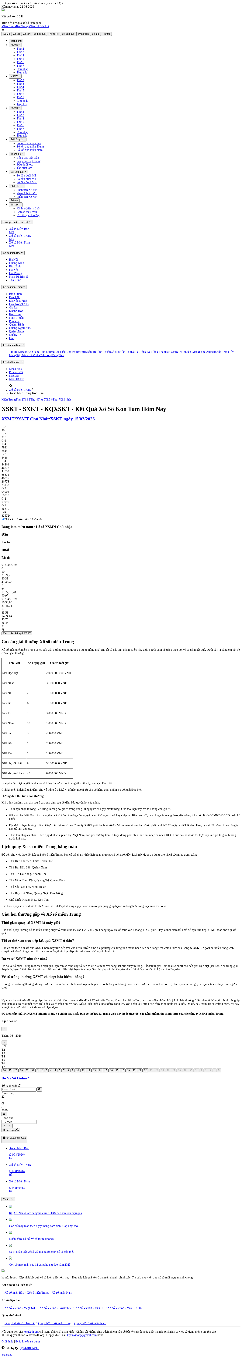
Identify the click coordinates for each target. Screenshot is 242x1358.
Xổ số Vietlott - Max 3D (90, 1308)
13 (94, 1070)
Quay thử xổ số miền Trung (54, 1323)
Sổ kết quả (39, 33)
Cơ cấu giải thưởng (28, 215)
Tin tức (106, 33)
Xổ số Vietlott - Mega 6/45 (20, 1308)
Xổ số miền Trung (38, 1292)
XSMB (6, 33)
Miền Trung (21, 26)
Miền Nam (8, 26)
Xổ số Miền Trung (20, 389)
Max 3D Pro (16, 379)
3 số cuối (37, 519)
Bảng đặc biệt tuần (28, 157)
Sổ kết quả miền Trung (30, 146)
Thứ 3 (20, 52)
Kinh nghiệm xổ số (28, 208)
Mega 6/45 (15, 368)
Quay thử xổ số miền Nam (90, 1323)
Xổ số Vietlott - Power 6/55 (56, 1308)
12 (88, 1070)
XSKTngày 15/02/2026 (72, 418)
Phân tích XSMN (27, 196)
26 (4, 1070)
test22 (8, 1354)
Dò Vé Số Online (14, 1078)
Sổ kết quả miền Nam (30, 149)
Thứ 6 (20, 62)
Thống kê (53, 33)
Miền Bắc (34, 26)
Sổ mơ (95, 33)
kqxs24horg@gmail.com (82, 1335)
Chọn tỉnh (7, 1118)
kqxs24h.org (31, 1331)
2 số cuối (22, 519)
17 (117, 1070)
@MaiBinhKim (29, 1348)
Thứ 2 (20, 48)
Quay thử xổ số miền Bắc (20, 1323)
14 (100, 1070)
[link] (10, 385)
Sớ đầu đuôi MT (26, 178)
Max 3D (14, 375)
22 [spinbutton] (3, 1096)
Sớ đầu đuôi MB (26, 175)
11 (83, 1070)
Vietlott (44, 26)
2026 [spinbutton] (5, 1110)
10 (77, 1070)
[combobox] (19, 1122)
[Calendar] (4, 1114)
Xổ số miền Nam (62, 1292)
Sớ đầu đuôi (68, 33)
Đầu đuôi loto (25, 164)
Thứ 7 (20, 65)
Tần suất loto (24, 167)
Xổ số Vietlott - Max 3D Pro (125, 1308)
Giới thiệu (7, 1341)
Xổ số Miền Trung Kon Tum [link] (26, 393)
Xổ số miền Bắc (14, 1292)
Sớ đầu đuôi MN (27, 182)
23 (151, 1070)
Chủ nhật (22, 69)
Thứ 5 (20, 58)
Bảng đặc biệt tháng (28, 161)
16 (111, 1070)
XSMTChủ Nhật (32, 418)
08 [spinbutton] (3, 1103)
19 (128, 1070)
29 (21, 1070)
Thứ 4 (20, 55)
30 (27, 1070)
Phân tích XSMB (27, 189)
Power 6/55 (16, 372)
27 (10, 1070)
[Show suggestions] (4, 1126)
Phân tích (83, 33)
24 (156, 1070)
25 (162, 1070)
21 (139, 1070)
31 (32, 1070)
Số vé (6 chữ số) (11, 1085)
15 (105, 1070)
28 (15, 1070)
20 (134, 1070)
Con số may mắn (27, 211)
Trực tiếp (22, 72)
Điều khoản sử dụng (28, 1341)
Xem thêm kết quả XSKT (17, 633)
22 (145, 1070)
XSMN (26, 33)
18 (122, 1070)
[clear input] (39, 1089)
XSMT (16, 33)
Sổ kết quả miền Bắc (29, 143)
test (3, 1354)
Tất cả (9, 519)
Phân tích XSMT (27, 193)
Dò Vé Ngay (9, 1130)
